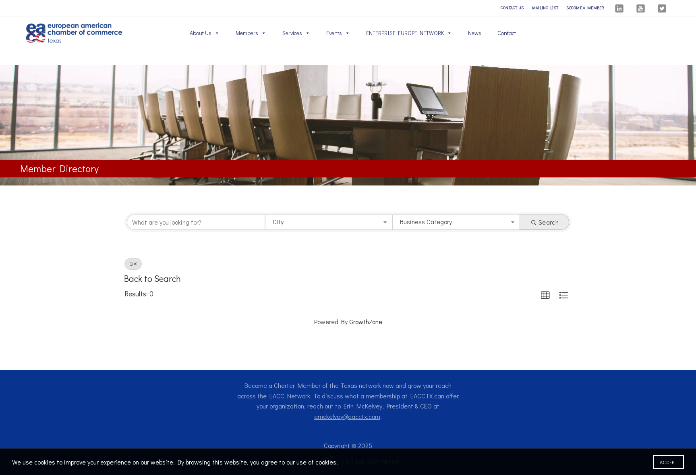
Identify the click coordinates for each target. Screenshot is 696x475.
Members (247, 33)
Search (549, 222)
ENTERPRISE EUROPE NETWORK (405, 33)
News (474, 33)
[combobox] (329, 222)
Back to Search (152, 278)
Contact (506, 33)
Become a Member (585, 7)
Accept (668, 462)
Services (292, 33)
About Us (200, 33)
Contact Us (512, 7)
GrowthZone (365, 321)
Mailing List (545, 7)
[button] (545, 296)
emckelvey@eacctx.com (347, 416)
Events (334, 33)
